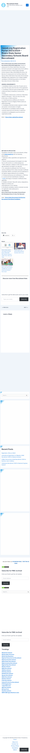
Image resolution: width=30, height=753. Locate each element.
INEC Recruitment (6, 687)
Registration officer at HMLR (8, 453)
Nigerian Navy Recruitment (9, 665)
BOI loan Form (5, 689)
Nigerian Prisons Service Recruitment (11, 658)
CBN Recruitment (6, 670)
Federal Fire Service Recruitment (10, 682)
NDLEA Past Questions (7, 656)
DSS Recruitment (6, 678)
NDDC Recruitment (7, 677)
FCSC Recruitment (7, 680)
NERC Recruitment (7, 668)
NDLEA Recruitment (7, 652)
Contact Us (15, 744)
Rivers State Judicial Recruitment (14, 117)
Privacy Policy (15, 746)
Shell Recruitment (6, 691)
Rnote (15, 739)
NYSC (4, 178)
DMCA (15, 750)
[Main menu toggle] (27, 5)
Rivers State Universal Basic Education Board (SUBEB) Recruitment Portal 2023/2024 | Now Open (7, 268)
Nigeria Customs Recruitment (9, 663)
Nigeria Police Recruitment (9, 661)
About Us (15, 742)
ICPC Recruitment (6, 671)
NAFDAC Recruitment (7, 673)
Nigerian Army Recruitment (9, 659)
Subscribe (24, 299)
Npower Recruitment (7, 675)
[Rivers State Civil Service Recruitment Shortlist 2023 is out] (19, 246)
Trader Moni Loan (6, 685)
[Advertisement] (15, 30)
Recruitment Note (12, 3)
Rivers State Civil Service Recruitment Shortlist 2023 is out (19, 251)
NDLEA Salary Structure (8, 654)
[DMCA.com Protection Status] (5, 567)
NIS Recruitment (6, 666)
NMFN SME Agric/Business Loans (10, 692)
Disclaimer (15, 748)
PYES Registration (6, 684)
